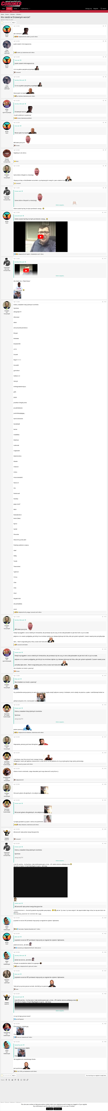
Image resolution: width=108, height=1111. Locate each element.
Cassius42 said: (18, 216)
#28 (105, 993)
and (22, 644)
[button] (18, 8)
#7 (105, 150)
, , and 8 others (28, 824)
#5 (105, 100)
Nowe (15, 8)
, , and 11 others (29, 929)
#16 (105, 704)
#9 (105, 188)
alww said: (17, 937)
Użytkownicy (24, 8)
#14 (105, 649)
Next (13, 22)
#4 (105, 77)
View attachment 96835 (22, 1048)
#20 (105, 784)
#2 (105, 41)
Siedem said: (18, 903)
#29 (105, 1023)
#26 (105, 952)
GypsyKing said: (19, 1045)
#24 (105, 917)
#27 (105, 970)
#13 (105, 616)
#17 (105, 737)
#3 (105, 57)
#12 (105, 301)
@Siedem (29, 180)
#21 (105, 800)
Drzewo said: (18, 191)
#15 (105, 675)
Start (3, 8)
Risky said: (17, 679)
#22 (105, 829)
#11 (105, 258)
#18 (105, 752)
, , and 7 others (31, 254)
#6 (105, 122)
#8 (105, 165)
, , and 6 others (31, 732)
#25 (105, 933)
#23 (105, 843)
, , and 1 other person (29, 948)
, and (24, 118)
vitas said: (17, 60)
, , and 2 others (26, 96)
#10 (105, 212)
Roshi (3, 19)
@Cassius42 (17, 832)
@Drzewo (16, 142)
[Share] (103, 26)
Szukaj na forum (15, 11)
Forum (9, 8)
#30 (105, 1041)
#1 (105, 26)
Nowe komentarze (5, 11)
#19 (105, 768)
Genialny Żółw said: (19, 80)
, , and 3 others (28, 36)
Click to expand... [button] (60, 205)
